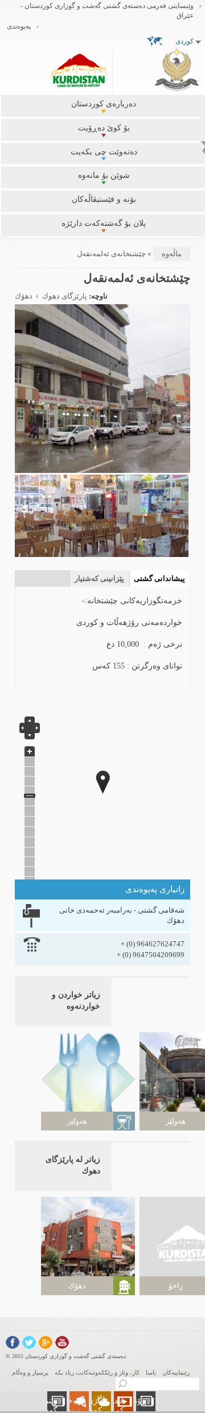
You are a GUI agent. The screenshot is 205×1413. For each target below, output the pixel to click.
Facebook (12, 1342)
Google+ (45, 1342)
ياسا (151, 1372)
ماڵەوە (172, 253)
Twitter (29, 1342)
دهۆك (23, 296)
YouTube (62, 1342)
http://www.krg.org (177, 69)
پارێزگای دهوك (64, 296)
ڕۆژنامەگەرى (135, 1400)
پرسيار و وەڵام (30, 1372)
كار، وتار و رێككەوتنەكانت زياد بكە (97, 1372)
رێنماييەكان (176, 1372)
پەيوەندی (19, 26)
